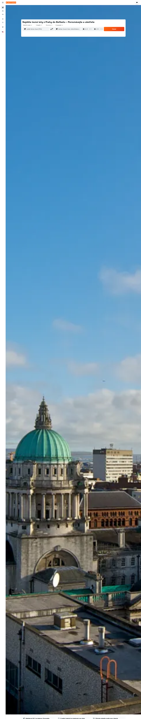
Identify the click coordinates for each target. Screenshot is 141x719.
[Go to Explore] (3, 19)
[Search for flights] (3, 7)
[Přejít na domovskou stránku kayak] (11, 3)
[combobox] (27, 25)
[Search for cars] (3, 14)
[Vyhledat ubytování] (3, 11)
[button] (3, 2)
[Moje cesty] (3, 27)
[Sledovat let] (3, 22)
